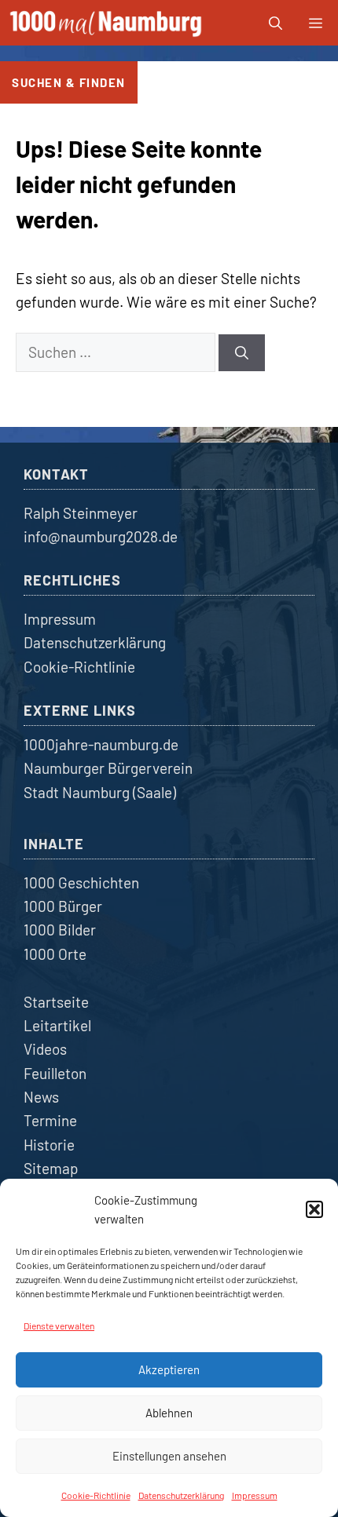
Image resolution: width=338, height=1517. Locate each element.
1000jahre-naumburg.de (101, 744)
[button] (314, 1209)
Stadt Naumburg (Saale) (100, 792)
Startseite (56, 1002)
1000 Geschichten (81, 882)
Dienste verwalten (59, 1325)
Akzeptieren (169, 1369)
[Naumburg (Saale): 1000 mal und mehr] (107, 23)
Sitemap (51, 1168)
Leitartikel (57, 1025)
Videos (45, 1049)
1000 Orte (55, 954)
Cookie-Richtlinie (95, 1495)
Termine (50, 1120)
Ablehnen (169, 1413)
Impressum (254, 1495)
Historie (49, 1145)
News (41, 1097)
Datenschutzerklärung (181, 1495)
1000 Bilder (60, 930)
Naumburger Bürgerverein (108, 768)
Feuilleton (55, 1073)
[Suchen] (242, 353)
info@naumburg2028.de (101, 536)
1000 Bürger (63, 906)
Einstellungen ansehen (169, 1456)
